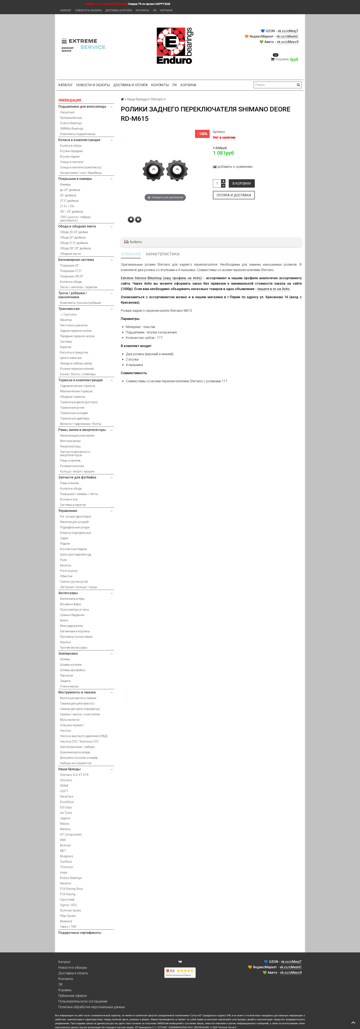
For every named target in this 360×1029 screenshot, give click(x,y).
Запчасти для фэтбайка (77, 477)
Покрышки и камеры (75, 179)
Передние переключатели (77, 336)
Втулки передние (71, 151)
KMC (63, 840)
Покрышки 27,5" (71, 271)
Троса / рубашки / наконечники (72, 295)
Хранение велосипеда (75, 752)
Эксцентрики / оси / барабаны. (81, 172)
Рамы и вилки (69, 483)
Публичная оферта (72, 996)
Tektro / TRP (68, 926)
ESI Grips (66, 807)
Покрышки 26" (69, 265)
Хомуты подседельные (75, 532)
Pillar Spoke (67, 916)
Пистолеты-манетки (74, 325)
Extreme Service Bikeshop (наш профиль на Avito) (161, 278)
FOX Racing (67, 894)
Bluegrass (66, 856)
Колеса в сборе (70, 145)
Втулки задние (70, 156)
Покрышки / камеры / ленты (79, 494)
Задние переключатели (76, 330)
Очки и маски (69, 686)
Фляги (64, 620)
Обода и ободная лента (77, 226)
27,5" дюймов (69, 200)
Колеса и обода (71, 281)
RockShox (67, 802)
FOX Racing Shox (71, 888)
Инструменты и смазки (77, 692)
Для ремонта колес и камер (79, 757)
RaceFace (66, 796)
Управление (67, 511)
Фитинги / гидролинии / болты (80, 423)
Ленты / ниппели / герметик (79, 287)
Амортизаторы (70, 446)
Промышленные (71, 117)
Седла (64, 538)
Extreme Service (227, 1027)
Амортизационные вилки (77, 435)
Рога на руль (69, 570)
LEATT (64, 791)
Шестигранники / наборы (77, 747)
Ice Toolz (66, 812)
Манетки (66, 320)
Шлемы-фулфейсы (72, 670)
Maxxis (64, 823)
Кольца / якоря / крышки (77, 471)
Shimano (66, 780)
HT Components (71, 834)
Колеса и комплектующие (79, 140)
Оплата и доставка (234, 195)
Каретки (65, 347)
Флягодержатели (71, 626)
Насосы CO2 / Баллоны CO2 (79, 741)
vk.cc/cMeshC (287, 36)
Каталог (65, 10)
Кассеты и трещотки (74, 352)
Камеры (65, 184)
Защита (65, 681)
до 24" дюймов (70, 190)
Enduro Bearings (71, 123)
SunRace (66, 861)
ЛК (154, 10)
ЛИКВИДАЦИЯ (69, 100)
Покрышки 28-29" (72, 276)
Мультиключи (69, 719)
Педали (65, 543)
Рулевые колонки (72, 466)
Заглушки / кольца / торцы (78, 587)
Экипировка (68, 653)
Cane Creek (67, 899)
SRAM (64, 785)
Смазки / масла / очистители (80, 714)
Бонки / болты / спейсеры (78, 374)
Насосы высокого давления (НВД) (84, 736)
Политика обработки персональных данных (91, 1007)
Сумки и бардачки (72, 615)
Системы (66, 341)
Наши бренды (69, 769)
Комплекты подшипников (77, 134)
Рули (63, 560)
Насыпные (67, 112)
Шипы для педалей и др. (76, 554)
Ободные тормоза (72, 396)
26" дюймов (68, 195)
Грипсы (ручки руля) (74, 581)
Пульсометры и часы (74, 609)
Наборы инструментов (75, 763)
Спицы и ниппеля (71, 162)
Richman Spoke (70, 910)
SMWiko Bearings (71, 128)
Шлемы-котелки (71, 664)
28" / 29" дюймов (71, 211)
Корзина (166, 10)
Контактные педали (73, 549)
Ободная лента (70, 253)
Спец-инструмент (72, 725)
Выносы (65, 565)
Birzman (65, 845)
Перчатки (66, 675)
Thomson (66, 867)
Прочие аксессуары (73, 647)
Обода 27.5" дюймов (74, 243)
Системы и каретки (73, 504)
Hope (63, 872)
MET (63, 850)
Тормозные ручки (72, 407)
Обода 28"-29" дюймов (75, 248)
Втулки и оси (69, 499)
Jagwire (65, 818)
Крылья (65, 642)
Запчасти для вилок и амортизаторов (75, 453)
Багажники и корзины (75, 631)
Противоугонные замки (76, 636)
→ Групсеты (68, 314)
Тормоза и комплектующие (80, 380)
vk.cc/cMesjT (288, 31)
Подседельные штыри (75, 527)
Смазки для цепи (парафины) (80, 709)
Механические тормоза (76, 391)
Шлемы (65, 659)
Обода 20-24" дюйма (74, 232)
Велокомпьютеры (72, 598)
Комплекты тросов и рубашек (80, 302)
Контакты (142, 10)
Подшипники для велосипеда (82, 107)
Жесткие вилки (70, 441)
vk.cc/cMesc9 (287, 42)
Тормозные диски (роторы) (79, 402)
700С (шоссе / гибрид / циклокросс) (75, 218)
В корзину (241, 184)
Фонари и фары (70, 604)
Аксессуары (68, 593)
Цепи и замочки (70, 358)
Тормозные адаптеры (74, 418)
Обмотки (66, 576)
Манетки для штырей (74, 522)
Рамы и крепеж (70, 460)
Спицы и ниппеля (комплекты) (80, 167)
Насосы (65, 730)
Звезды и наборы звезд (76, 363)
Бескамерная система (76, 260)
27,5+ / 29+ (67, 206)
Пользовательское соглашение (82, 1001)
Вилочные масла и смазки (78, 698)
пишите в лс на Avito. (273, 289)
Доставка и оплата (118, 10)
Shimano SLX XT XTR (74, 774)
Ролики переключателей (77, 368)
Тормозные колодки (74, 413)
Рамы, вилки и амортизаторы (82, 430)
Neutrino (65, 883)
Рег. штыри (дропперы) (75, 516)
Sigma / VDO (68, 905)
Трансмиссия (69, 309)
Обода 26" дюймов (73, 237)
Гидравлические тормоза (77, 386)
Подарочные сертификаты (79, 933)
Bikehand (66, 921)
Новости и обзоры (88, 10)
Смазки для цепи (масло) (77, 703)
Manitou (65, 829)
